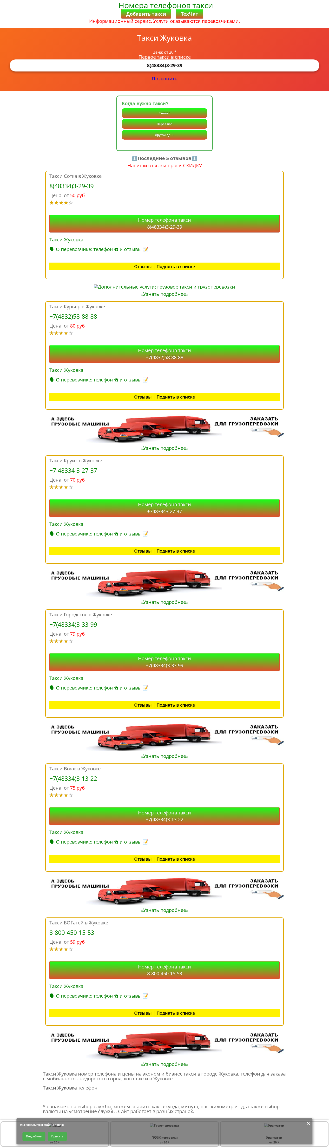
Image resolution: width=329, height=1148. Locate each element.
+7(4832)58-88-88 (73, 316)
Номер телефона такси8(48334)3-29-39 (164, 223)
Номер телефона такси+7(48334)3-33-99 (164, 662)
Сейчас (164, 113)
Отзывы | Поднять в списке (164, 266)
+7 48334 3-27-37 (73, 470)
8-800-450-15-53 (71, 932)
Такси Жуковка (66, 239)
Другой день (164, 135)
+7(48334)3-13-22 (73, 778)
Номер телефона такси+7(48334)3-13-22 (164, 816)
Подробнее (34, 1136)
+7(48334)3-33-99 (73, 624)
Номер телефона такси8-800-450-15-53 (164, 970)
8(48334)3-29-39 (164, 65)
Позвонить (165, 78)
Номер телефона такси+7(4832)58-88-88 (164, 354)
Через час (164, 124)
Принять (57, 1136)
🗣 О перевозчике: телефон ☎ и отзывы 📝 (99, 249)
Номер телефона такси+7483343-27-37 (164, 508)
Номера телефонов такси (165, 5)
